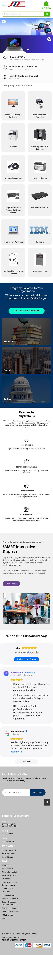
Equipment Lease (9, 895)
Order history (7, 857)
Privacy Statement (9, 882)
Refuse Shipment (9, 875)
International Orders (10, 911)
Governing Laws (8, 885)
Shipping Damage (9, 904)
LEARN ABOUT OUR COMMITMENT (26, 311)
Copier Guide (7, 888)
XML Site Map (7, 915)
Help (4, 918)
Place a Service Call (9, 872)
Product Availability (10, 898)
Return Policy (7, 868)
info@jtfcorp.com (9, 841)
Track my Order (8, 853)
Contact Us (6, 865)
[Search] (47, 14)
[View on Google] (6, 732)
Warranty (6, 879)
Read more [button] (16, 751)
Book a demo (11, 584)
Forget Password (9, 850)
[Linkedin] (47, 802)
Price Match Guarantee (11, 908)
